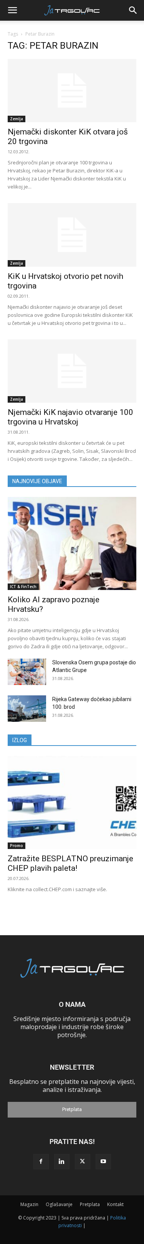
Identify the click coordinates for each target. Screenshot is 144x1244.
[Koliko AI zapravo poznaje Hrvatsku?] (72, 543)
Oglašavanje (59, 1204)
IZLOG (19, 740)
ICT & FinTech (23, 586)
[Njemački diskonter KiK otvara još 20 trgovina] (72, 90)
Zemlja (16, 118)
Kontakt (115, 1204)
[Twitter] (82, 1161)
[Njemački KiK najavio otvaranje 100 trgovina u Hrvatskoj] (72, 371)
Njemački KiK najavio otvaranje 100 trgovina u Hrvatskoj (70, 417)
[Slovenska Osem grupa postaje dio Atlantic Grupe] (27, 672)
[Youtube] (103, 1161)
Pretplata (72, 1109)
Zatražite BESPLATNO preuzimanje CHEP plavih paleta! (70, 863)
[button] (12, 10)
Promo (16, 845)
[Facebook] (41, 1161)
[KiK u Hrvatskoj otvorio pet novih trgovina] (72, 234)
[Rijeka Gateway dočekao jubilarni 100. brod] (27, 708)
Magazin (29, 1204)
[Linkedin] (62, 1161)
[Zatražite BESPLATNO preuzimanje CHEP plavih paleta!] (72, 802)
